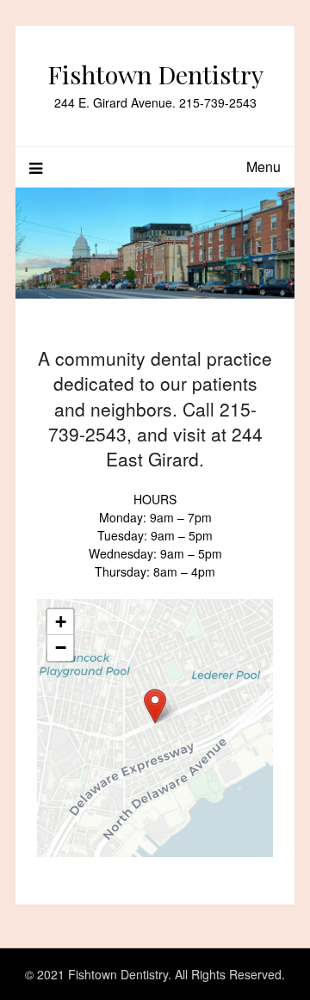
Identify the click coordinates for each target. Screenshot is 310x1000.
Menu (263, 166)
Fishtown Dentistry (155, 74)
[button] (155, 706)
